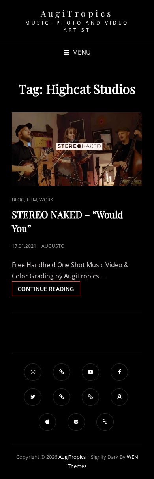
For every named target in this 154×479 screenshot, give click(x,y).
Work (46, 199)
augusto (52, 246)
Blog (18, 199)
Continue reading (49, 290)
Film (32, 199)
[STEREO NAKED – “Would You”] (77, 149)
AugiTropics (77, 13)
